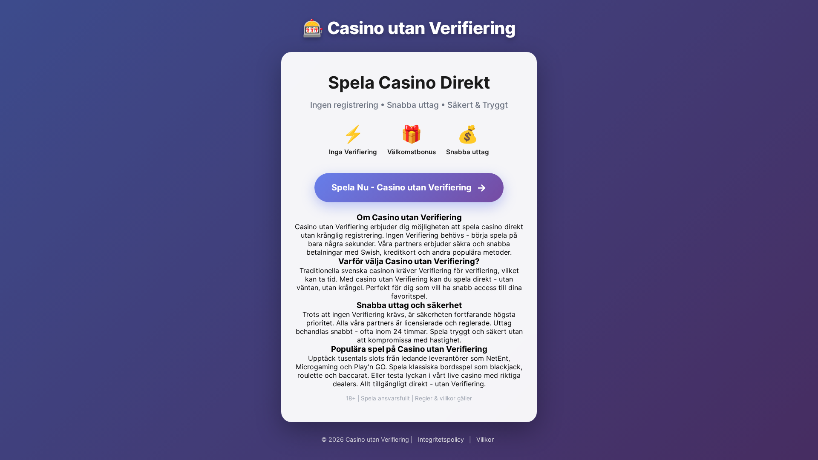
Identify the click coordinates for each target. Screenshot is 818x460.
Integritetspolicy (441, 439)
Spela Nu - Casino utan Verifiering (409, 187)
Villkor (485, 439)
